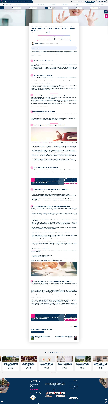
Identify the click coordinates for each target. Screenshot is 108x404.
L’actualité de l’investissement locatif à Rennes (48, 26)
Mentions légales (75, 384)
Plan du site (76, 386)
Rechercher (94, 7)
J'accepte (77, 403)
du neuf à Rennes (89, 4)
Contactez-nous (90, 1)
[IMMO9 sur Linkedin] (40, 393)
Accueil (32, 26)
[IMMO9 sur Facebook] (30, 393)
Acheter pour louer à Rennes (36, 250)
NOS (106, 15)
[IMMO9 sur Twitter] (33, 393)
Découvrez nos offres (72, 183)
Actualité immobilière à (38, 26)
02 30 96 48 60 (73, 181)
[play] (49, 32)
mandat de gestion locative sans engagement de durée (43, 142)
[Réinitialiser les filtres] (99, 8)
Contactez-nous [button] (74, 398)
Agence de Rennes (77, 4)
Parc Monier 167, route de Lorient (78, 1)
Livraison (79, 7)
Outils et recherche (101, 4)
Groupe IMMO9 (75, 380)
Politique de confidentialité (75, 382)
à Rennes (18, 4)
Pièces (65, 7)
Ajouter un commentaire (38, 331)
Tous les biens (33, 7)
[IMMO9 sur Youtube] (37, 393)
